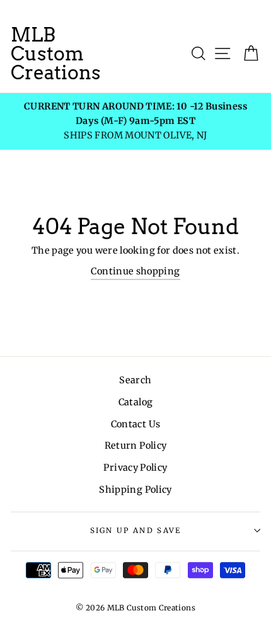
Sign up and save (136, 530)
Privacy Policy (135, 467)
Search (135, 380)
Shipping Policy (135, 489)
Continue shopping (135, 271)
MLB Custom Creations (56, 53)
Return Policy (136, 445)
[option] (135, 121)
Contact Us (136, 424)
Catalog (135, 402)
